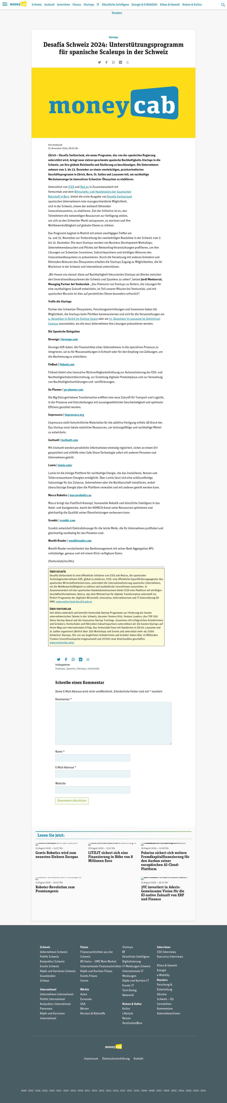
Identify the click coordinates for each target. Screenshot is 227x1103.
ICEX (71, 187)
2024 (37, 1091)
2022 (51, 1091)
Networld (128, 995)
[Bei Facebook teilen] (106, 62)
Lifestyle (127, 1013)
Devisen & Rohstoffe (92, 1013)
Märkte (84, 989)
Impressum (91, 1058)
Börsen (84, 1008)
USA (82, 1004)
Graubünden (47, 976)
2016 (94, 1091)
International (48, 989)
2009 (144, 1091)
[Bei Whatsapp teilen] (113, 62)
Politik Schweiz (49, 956)
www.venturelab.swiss (62, 642)
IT (98, 4)
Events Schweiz (49, 966)
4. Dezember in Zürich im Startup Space (73, 319)
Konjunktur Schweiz (52, 961)
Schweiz (37, 4)
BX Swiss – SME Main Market (98, 961)
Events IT (128, 985)
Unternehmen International (56, 994)
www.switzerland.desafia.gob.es (74, 601)
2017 (87, 1091)
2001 (203, 1091)
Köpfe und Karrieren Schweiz (58, 971)
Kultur (126, 1008)
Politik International (52, 999)
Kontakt (138, 1058)
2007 (159, 1091)
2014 (108, 1091)
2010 (136, 1091)
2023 (44, 1091)
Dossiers (117, 13)
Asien (83, 994)
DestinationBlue (132, 1023)
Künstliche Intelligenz (115, 4)
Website (60, 783)
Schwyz (44, 980)
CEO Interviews (166, 952)
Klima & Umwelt (170, 4)
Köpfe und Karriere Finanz (96, 971)
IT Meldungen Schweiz (136, 966)
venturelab (93, 668)
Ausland (49, 4)
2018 (80, 1091)
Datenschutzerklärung (116, 1058)
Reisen (126, 1018)
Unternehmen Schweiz (53, 952)
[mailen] (127, 62)
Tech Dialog (129, 990)
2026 (23, 1091)
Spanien (70, 668)
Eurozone (86, 999)
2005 (173, 1091)
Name (60, 751)
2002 (196, 1091)
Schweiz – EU (165, 999)
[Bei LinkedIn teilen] (120, 62)
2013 (115, 1091)
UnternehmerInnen (168, 1013)
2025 (30, 1091)
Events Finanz (88, 976)
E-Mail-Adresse (65, 767)
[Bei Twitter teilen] (99, 62)
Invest (84, 980)
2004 (181, 1091)
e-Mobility (163, 975)
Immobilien (164, 1004)
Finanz (77, 4)
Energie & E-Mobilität (144, 4)
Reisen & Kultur (192, 4)
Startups (89, 4)
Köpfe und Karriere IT (135, 980)
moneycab (57, 145)
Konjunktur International (55, 1004)
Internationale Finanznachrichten (100, 966)
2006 (166, 1091)
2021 (58, 1091)
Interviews (63, 4)
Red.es (84, 187)
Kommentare (165, 1008)
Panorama (46, 1008)
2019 (73, 1091)
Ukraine (162, 994)
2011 (129, 1091)
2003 (188, 1091)
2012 (122, 1091)
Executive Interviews (170, 956)
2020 (66, 1091)
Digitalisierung (131, 961)
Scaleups (60, 668)
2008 (151, 1091)
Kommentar (63, 699)
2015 (101, 1091)
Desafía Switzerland (119, 196)
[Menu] (5, 4)
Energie (161, 970)
